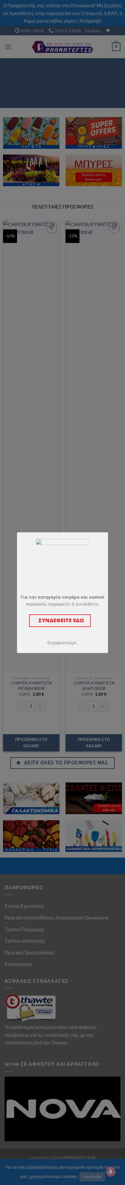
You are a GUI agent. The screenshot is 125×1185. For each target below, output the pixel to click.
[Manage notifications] (111, 1172)
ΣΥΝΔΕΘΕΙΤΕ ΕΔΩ (60, 620)
